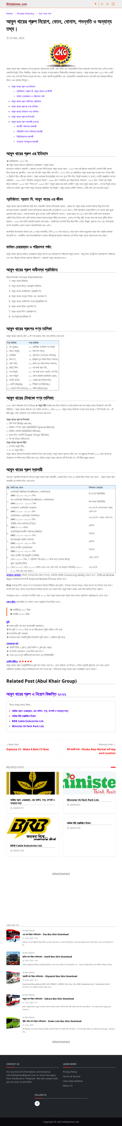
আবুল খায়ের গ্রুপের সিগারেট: (23, 116)
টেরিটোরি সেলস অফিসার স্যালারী (29, 131)
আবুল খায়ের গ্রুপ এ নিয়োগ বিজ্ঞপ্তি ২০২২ (36, 694)
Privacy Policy (70, 1071)
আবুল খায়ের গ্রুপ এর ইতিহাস (23, 86)
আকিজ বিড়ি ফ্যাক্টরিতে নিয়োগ (24, 716)
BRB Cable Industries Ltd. (28, 721)
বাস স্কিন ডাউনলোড (28, 930)
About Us (68, 1085)
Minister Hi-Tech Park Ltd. (28, 726)
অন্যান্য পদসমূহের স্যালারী (27, 141)
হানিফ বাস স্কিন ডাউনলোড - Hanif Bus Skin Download (47, 956)
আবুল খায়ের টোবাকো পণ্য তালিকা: (25, 111)
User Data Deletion (73, 1081)
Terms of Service (71, 1076)
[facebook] (95, 4)
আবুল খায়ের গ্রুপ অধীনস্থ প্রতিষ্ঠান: (26, 101)
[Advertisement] (30, 895)
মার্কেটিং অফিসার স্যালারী (26, 126)
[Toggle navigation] (113, 4)
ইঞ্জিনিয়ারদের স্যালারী (25, 136)
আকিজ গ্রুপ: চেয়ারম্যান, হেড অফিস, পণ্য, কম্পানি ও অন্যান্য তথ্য (40, 711)
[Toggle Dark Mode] (102, 4)
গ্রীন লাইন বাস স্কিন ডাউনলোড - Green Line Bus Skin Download (51, 1021)
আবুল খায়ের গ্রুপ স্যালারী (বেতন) (25, 121)
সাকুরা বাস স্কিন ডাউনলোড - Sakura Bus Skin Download (48, 998)
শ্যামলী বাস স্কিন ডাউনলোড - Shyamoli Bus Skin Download (49, 976)
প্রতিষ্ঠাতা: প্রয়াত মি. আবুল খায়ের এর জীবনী (34, 91)
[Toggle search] (107, 4)
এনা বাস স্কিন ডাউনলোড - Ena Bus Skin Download (45, 934)
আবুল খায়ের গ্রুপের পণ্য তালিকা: (24, 106)
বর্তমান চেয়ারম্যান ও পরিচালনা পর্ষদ (30, 96)
